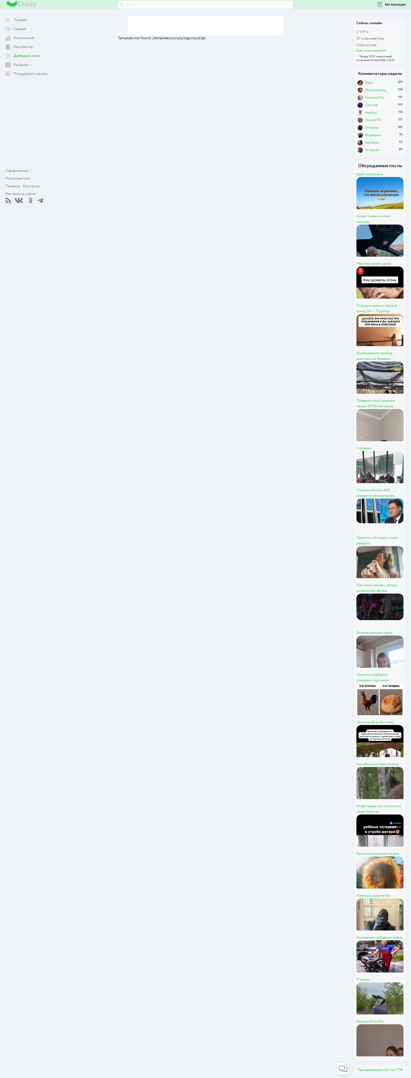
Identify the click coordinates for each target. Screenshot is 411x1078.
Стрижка (363, 448)
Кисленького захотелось (377, 764)
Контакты (31, 186)
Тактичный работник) (374, 722)
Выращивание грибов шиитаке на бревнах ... (375, 356)
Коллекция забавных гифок (379, 937)
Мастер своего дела (373, 264)
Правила (12, 186)
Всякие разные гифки (374, 633)
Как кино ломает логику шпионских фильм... (377, 588)
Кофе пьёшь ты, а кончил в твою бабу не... (378, 808)
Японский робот (370, 1021)
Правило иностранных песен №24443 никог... (376, 403)
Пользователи (17, 178)
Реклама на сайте (20, 194)
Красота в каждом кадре (377, 853)
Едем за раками (369, 174)
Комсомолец (400, 567)
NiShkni (387, 245)
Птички (362, 979)
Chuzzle (388, 519)
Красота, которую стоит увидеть (377, 540)
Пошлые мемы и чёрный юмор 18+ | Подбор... (376, 308)
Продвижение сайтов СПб (380, 1070)
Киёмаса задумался (373, 895)
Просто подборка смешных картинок (372, 677)
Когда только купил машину (373, 219)
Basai (380, 704)
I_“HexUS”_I (397, 198)
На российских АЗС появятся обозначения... (376, 493)
